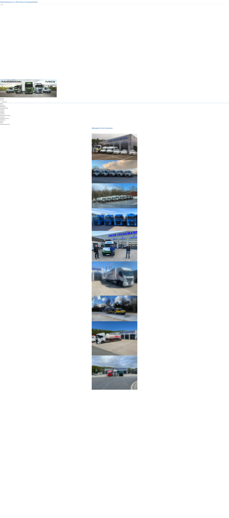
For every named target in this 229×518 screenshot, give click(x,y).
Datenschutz (7, 124)
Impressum (2, 124)
